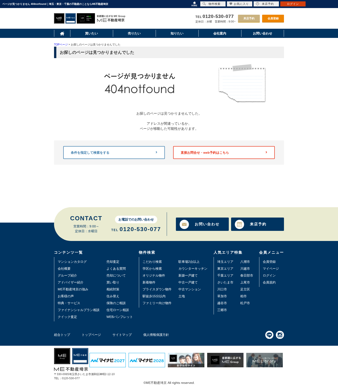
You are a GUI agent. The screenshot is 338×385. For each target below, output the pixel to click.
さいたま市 (225, 282)
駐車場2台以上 (189, 261)
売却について (116, 275)
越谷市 (222, 303)
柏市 (243, 296)
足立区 (245, 289)
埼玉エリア (225, 261)
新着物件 (149, 282)
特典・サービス (69, 303)
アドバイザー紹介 (70, 282)
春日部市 (246, 275)
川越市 (245, 268)
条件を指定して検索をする (90, 152)
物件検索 (215, 4)
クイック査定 (67, 317)
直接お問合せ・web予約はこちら (205, 152)
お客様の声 (66, 296)
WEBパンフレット (119, 317)
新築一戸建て (188, 275)
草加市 (222, 296)
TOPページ (61, 44)
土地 (181, 296)
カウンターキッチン (192, 268)
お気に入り (241, 4)
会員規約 (269, 282)
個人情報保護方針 (156, 335)
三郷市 (222, 310)
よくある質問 (116, 268)
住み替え (112, 296)
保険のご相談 (116, 303)
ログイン (269, 275)
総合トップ (62, 335)
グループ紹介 (67, 275)
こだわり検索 (152, 261)
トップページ (91, 335)
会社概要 (64, 268)
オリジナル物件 (154, 275)
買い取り (112, 282)
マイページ (271, 268)
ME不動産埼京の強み (73, 289)
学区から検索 (152, 268)
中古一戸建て (188, 282)
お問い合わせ (207, 224)
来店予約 (249, 18)
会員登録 (273, 18)
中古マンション (189, 289)
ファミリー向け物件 (157, 303)
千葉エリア (225, 275)
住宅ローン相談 (117, 310)
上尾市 (245, 282)
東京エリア (225, 268)
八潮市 (245, 261)
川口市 (222, 289)
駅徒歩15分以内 (154, 296)
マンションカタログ (72, 261)
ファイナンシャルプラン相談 (79, 310)
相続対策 (112, 289)
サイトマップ (122, 335)
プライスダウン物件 (157, 289)
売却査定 (112, 261)
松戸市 (245, 303)
